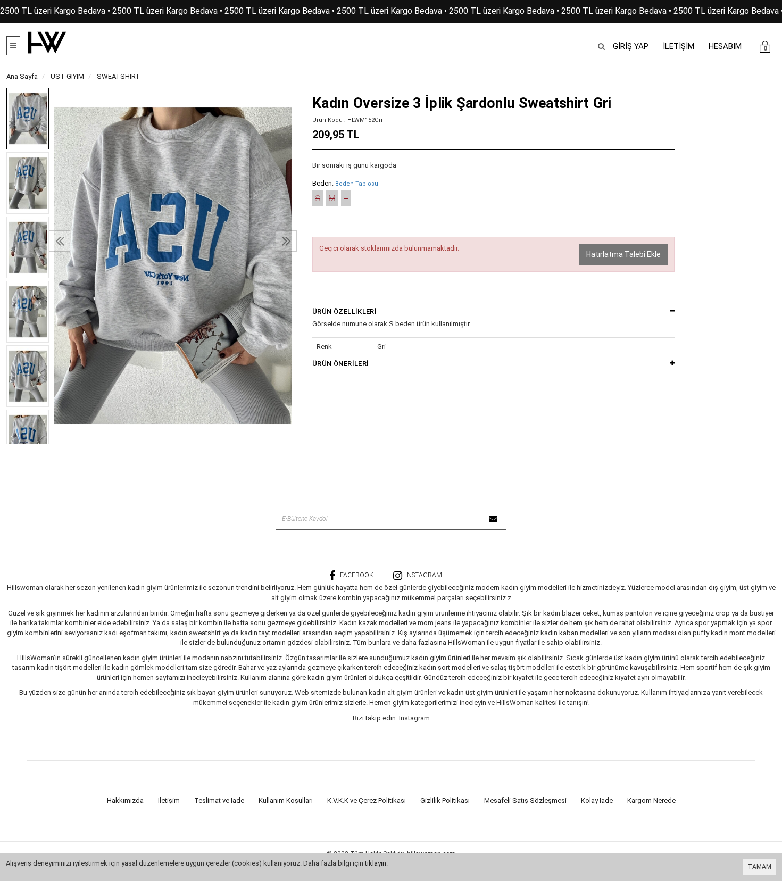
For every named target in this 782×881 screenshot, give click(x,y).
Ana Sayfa (22, 76)
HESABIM (725, 46)
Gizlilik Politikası (445, 800)
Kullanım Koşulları (286, 800)
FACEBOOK (356, 575)
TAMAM (759, 866)
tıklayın (375, 863)
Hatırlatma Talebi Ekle (623, 254)
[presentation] (59, 241)
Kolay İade (597, 800)
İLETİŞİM (678, 46)
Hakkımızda (125, 800)
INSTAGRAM (423, 575)
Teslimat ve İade (219, 800)
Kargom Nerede (651, 800)
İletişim (169, 800)
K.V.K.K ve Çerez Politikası (366, 800)
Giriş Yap (630, 46)
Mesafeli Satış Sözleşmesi (525, 800)
